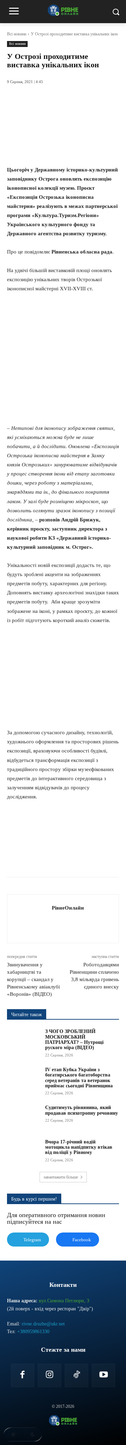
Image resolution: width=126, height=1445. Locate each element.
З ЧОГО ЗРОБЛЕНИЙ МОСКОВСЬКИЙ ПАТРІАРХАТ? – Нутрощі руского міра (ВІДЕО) (74, 1039)
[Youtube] (103, 1375)
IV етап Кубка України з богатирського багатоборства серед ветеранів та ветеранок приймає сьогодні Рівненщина (79, 1077)
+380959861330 (33, 1331)
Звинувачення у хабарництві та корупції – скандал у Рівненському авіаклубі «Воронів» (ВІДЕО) (33, 979)
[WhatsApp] (68, 859)
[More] (117, 859)
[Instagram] (49, 1375)
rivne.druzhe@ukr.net (43, 1323)
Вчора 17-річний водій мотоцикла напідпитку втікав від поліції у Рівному (78, 1147)
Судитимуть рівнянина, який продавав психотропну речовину (81, 1110)
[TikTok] (76, 1375)
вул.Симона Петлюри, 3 (64, 1300)
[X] (52, 859)
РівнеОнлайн (68, 908)
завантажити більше (60, 1177)
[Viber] (100, 859)
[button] (23, 1434)
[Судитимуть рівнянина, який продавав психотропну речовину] (24, 1116)
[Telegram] (84, 859)
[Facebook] (36, 859)
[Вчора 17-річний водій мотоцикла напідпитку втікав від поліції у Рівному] (24, 1151)
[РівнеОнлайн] (31, 919)
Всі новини (16, 34)
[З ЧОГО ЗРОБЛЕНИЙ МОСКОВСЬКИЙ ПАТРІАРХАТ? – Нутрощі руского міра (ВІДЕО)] (24, 1040)
